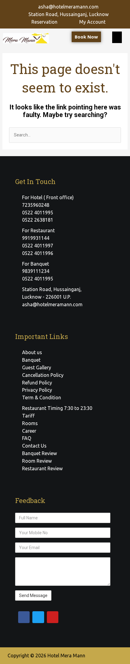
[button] (117, 37)
